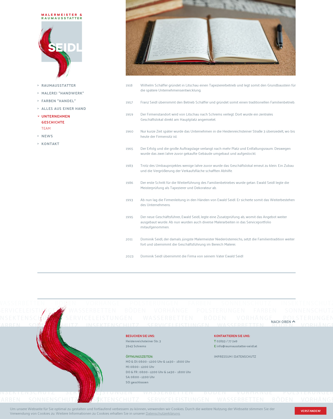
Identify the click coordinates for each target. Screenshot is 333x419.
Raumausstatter (58, 85)
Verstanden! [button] (311, 411)
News (47, 136)
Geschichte (53, 122)
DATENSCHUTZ (245, 356)
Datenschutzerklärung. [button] (163, 413)
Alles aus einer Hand (63, 108)
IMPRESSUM (223, 356)
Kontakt (50, 143)
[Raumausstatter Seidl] (60, 47)
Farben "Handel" (58, 100)
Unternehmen (55, 116)
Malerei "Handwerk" (62, 93)
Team (46, 128)
